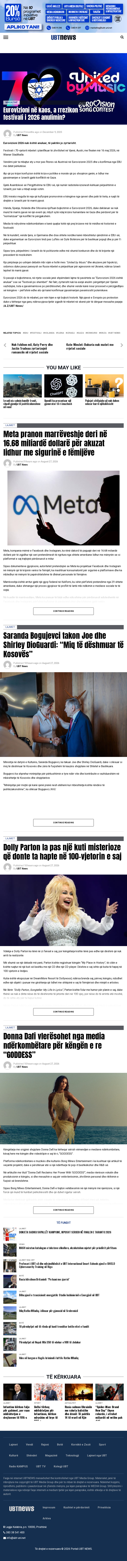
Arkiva (47, 1518)
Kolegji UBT (61, 1466)
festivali (36, 333)
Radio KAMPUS (18, 1466)
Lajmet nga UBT (97, 1455)
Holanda (49, 333)
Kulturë (13, 1455)
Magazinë (51, 1455)
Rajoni (45, 1444)
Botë (60, 1444)
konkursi (92, 333)
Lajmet (13, 1444)
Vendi (29, 1444)
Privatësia (104, 1507)
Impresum (49, 1507)
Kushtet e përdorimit (76, 1507)
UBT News (22, 135)
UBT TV (40, 1466)
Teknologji (72, 1455)
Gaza (81, 333)
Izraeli (71, 333)
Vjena (60, 333)
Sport (102, 1444)
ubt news (114, 333)
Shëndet (31, 1455)
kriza (103, 333)
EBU (26, 333)
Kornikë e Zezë (81, 1444)
